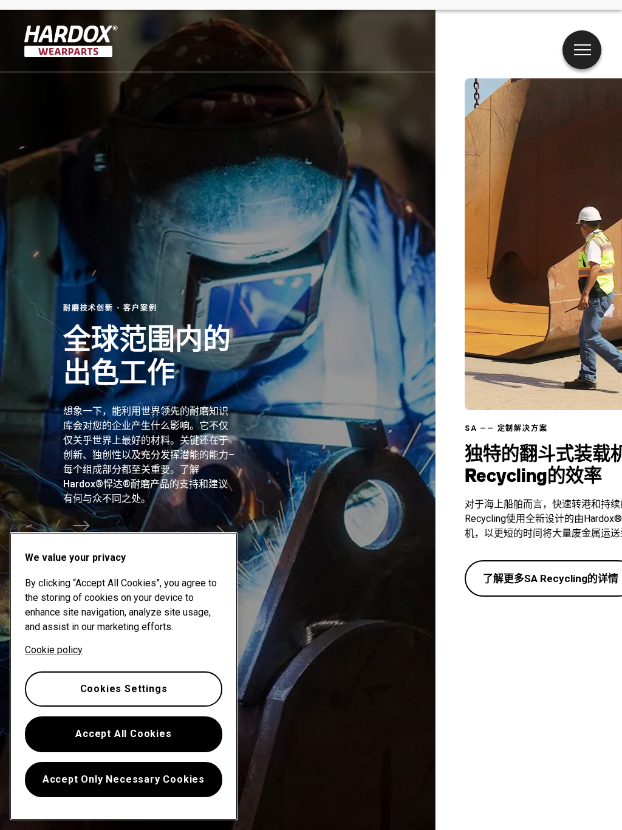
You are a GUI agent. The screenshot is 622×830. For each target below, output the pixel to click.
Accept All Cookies (123, 733)
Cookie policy (54, 650)
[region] (124, 676)
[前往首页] (71, 41)
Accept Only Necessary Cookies (124, 779)
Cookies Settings (124, 689)
